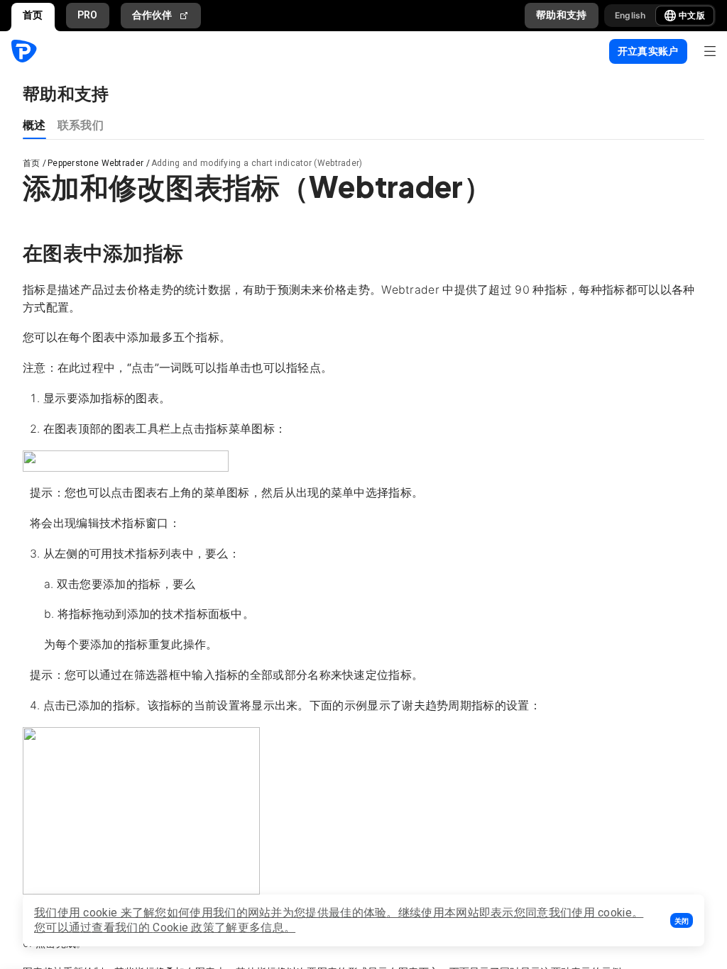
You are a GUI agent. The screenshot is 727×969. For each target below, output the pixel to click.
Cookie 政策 (183, 927)
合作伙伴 (152, 15)
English (630, 15)
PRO (87, 15)
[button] (681, 920)
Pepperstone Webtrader (95, 163)
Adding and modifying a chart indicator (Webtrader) (257, 163)
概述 (34, 124)
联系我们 (81, 124)
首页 (33, 15)
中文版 (692, 15)
